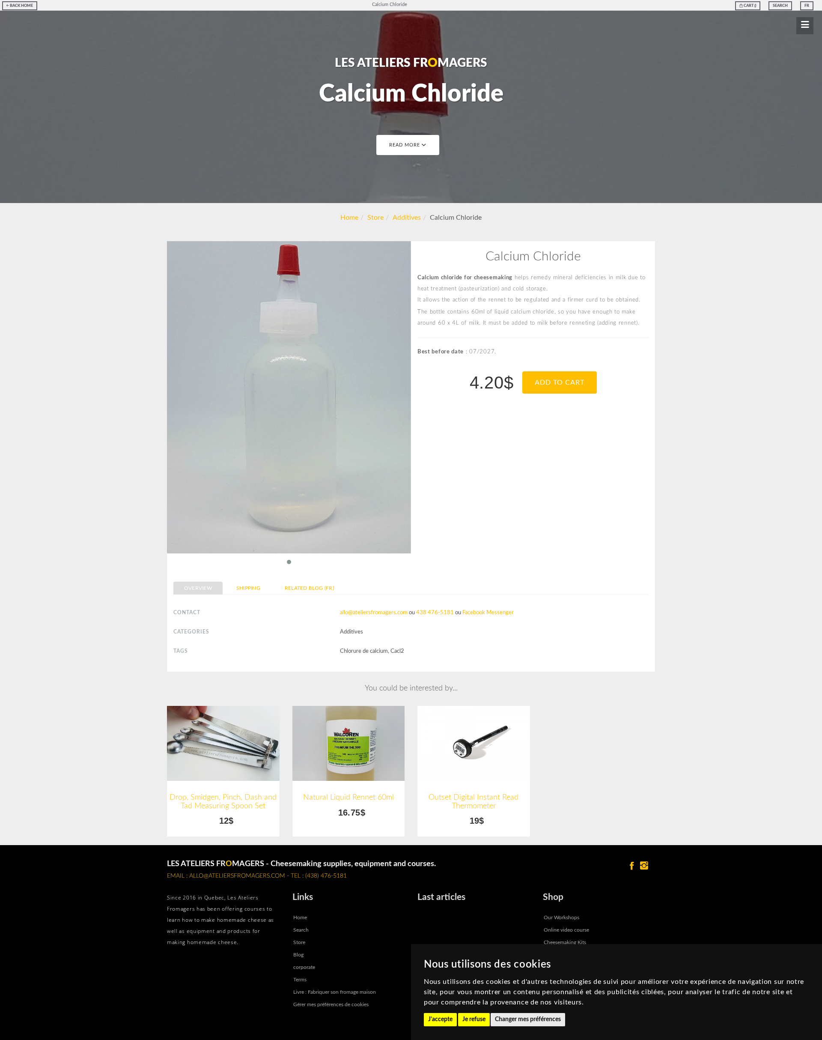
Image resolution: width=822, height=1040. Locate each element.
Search (780, 6)
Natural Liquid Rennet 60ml (348, 797)
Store (375, 217)
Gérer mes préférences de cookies (331, 1004)
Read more (405, 145)
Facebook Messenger (488, 613)
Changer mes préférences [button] (528, 1019)
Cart (749, 6)
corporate (304, 967)
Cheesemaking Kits (565, 942)
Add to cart (559, 382)
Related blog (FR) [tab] (309, 588)
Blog (298, 954)
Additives (407, 217)
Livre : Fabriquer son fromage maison (334, 992)
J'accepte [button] (440, 1019)
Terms (300, 979)
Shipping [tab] (248, 588)
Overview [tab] (198, 588)
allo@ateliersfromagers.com (374, 613)
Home (349, 217)
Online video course (566, 929)
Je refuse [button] (473, 1019)
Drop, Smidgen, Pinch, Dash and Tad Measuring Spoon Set (223, 802)
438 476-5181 (435, 613)
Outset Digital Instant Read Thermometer (473, 802)
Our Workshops (561, 917)
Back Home (21, 6)
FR (806, 6)
